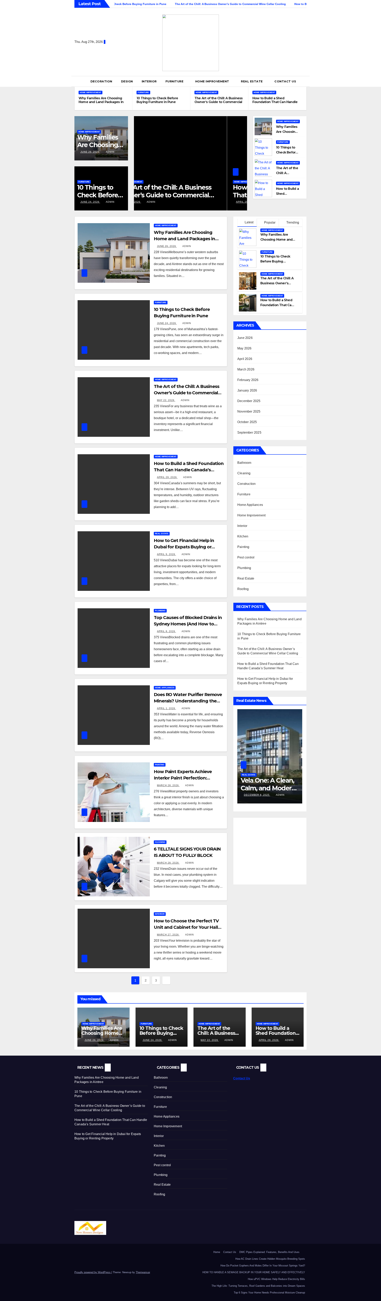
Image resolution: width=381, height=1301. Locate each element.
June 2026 (245, 337)
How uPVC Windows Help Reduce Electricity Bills (276, 1279)
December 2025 (249, 401)
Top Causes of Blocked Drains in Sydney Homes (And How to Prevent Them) (188, 624)
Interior (149, 81)
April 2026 (244, 359)
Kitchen (242, 536)
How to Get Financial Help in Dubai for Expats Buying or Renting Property (184, 547)
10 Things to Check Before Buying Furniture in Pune (157, 100)
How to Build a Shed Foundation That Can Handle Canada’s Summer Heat (274, 102)
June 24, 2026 (90, 202)
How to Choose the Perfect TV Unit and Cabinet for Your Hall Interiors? (186, 927)
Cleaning (160, 842)
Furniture (174, 81)
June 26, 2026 (90, 151)
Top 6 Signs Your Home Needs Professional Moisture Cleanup (269, 1292)
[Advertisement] (270, 849)
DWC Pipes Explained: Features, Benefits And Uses (272, 1252)
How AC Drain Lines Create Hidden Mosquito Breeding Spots (270, 1258)
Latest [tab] (248, 222)
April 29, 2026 (153, 202)
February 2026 (248, 380)
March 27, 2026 (168, 934)
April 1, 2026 (166, 708)
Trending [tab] (292, 222)
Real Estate (252, 81)
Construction (246, 483)
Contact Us (285, 81)
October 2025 (247, 422)
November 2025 (249, 411)
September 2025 (249, 432)
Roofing (243, 589)
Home (216, 1252)
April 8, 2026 (166, 631)
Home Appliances (164, 688)
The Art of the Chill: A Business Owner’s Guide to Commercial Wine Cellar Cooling (218, 102)
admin (110, 151)
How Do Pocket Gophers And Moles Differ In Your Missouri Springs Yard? (262, 1265)
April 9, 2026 (166, 554)
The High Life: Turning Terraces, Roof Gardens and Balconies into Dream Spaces (258, 1285)
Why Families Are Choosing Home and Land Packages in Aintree (101, 102)
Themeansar (143, 1272)
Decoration (101, 81)
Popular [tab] (269, 222)
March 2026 (245, 369)
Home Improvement (212, 81)
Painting (159, 765)
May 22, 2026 (166, 400)
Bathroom (244, 462)
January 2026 (247, 390)
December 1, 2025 (257, 795)
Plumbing (160, 611)
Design (127, 81)
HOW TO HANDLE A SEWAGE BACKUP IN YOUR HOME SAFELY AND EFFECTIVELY (253, 1272)
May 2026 (244, 348)
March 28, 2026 (168, 785)
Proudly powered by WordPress (92, 1272)
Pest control (245, 557)
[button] (305, 81)
